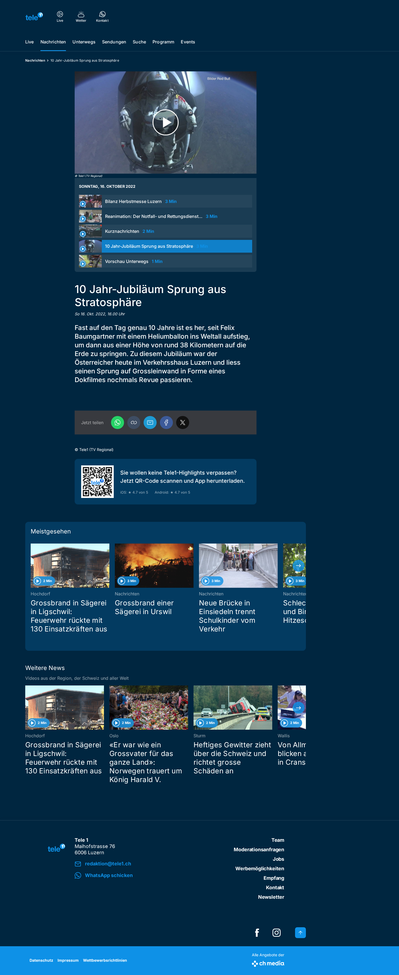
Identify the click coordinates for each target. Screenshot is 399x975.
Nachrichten (53, 42)
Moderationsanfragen (259, 849)
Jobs (278, 859)
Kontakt (275, 887)
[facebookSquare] (257, 932)
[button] (133, 422)
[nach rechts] (299, 566)
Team (277, 840)
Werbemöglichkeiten (259, 868)
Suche (139, 42)
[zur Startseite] (34, 16)
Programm (163, 42)
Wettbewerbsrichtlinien (105, 960)
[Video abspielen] (165, 122)
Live (29, 42)
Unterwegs (83, 42)
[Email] (150, 422)
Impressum (68, 960)
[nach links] (33, 566)
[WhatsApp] (117, 422)
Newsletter (271, 897)
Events (188, 42)
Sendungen (114, 42)
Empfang (274, 878)
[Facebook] (166, 422)
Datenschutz (41, 960)
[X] (182, 422)
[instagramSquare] (276, 932)
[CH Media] (268, 962)
